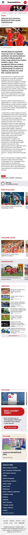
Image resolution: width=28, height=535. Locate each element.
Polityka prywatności (9, 527)
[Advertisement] (14, 222)
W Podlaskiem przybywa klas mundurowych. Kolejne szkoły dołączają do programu (18, 310)
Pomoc (11, 523)
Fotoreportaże (7, 261)
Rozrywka (5, 499)
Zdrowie (5, 510)
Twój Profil (21, 523)
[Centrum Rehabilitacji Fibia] (14, 444)
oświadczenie (18, 178)
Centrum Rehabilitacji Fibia (12, 453)
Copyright (3, 528)
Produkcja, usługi (8, 494)
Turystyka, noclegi (8, 505)
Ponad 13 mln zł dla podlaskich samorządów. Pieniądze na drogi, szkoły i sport (17, 323)
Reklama (5, 497)
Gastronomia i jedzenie (9, 473)
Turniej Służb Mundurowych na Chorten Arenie (11, 278)
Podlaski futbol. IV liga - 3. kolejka (17, 297)
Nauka (12, 313)
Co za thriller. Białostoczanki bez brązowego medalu (11, 207)
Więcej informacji (8, 457)
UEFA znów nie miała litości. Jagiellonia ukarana (10, 255)
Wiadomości (11, 13)
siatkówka (11, 178)
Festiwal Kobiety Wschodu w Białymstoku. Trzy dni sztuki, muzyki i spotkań (18, 330)
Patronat (18, 520)
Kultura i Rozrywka (14, 332)
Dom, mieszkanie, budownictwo (12, 470)
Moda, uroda (6, 486)
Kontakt (6, 523)
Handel (5, 475)
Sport (16, 13)
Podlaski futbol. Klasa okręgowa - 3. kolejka (16, 316)
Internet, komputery (8, 478)
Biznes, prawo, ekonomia (10, 467)
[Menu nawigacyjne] (25, 2)
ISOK (16, 523)
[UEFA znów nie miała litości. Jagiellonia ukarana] (12, 246)
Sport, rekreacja (7, 502)
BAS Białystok (4, 178)
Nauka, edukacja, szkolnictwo (11, 491)
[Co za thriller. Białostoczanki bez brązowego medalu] (12, 198)
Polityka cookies (20, 527)
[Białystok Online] (14, 2)
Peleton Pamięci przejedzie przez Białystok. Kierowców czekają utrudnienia (17, 303)
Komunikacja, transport (9, 481)
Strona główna (4, 13)
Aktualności (13, 306)
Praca (23, 520)
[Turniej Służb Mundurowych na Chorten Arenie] (12, 270)
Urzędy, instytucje (8, 507)
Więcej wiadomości (13, 335)
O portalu (5, 520)
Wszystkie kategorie (8, 513)
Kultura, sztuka (7, 483)
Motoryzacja (6, 489)
